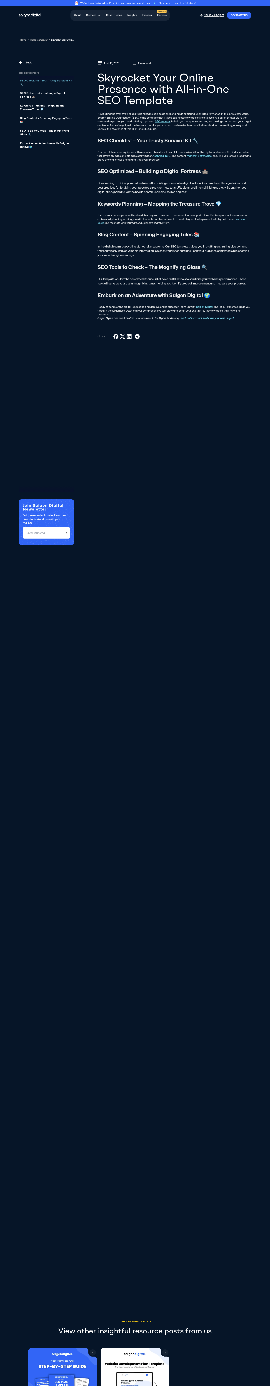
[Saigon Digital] (30, 15)
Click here (164, 3)
